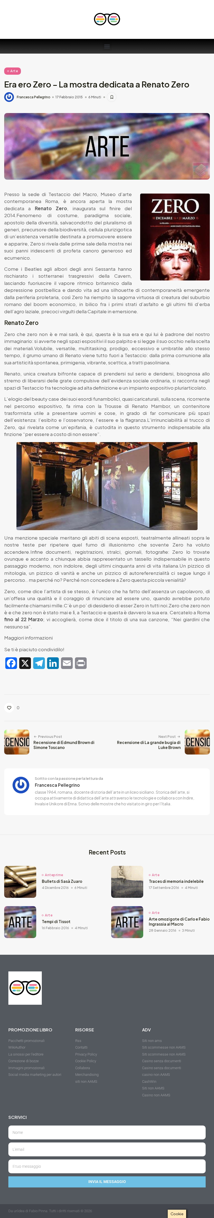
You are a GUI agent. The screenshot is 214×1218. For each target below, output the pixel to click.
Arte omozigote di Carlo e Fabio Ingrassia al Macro (179, 921)
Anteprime (54, 875)
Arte (14, 71)
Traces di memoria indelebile (176, 881)
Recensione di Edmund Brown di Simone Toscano (63, 745)
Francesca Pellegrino (33, 97)
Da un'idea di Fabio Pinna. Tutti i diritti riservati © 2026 (50, 1211)
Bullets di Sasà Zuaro (62, 881)
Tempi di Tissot (56, 921)
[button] (107, 46)
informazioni (39, 638)
